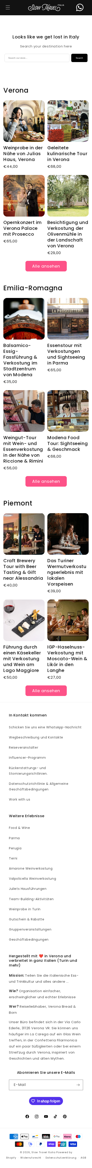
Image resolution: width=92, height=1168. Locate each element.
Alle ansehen (46, 266)
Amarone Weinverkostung (30, 868)
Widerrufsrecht (30, 1157)
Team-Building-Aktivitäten (31, 899)
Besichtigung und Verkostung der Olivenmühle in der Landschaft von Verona (67, 234)
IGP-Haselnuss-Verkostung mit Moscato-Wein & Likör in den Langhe (67, 658)
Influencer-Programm (27, 757)
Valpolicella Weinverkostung (32, 878)
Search (79, 58)
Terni (13, 858)
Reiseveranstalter (23, 747)
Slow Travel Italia (43, 1152)
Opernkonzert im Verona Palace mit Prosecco (22, 228)
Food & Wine (19, 828)
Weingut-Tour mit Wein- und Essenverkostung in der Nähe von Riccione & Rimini (23, 449)
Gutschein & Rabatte (26, 919)
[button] (7, 7)
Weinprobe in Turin (25, 909)
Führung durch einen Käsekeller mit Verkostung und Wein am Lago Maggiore (22, 658)
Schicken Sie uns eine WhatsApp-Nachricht (45, 727)
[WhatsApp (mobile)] (80, 7)
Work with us (19, 799)
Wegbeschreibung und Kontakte (36, 737)
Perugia (15, 848)
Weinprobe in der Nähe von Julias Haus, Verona (23, 153)
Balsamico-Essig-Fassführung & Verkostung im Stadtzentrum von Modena (20, 360)
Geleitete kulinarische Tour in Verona (67, 153)
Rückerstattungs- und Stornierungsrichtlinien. (28, 771)
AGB (83, 1157)
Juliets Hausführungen (28, 888)
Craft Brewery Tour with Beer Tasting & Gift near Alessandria (23, 569)
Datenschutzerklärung (61, 1157)
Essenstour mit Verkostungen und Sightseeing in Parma (66, 354)
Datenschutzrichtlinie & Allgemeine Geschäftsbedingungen (38, 786)
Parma (14, 838)
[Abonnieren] (78, 1085)
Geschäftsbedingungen (29, 939)
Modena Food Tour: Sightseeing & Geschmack (67, 443)
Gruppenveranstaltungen (30, 929)
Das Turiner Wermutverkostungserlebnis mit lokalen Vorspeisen (66, 572)
